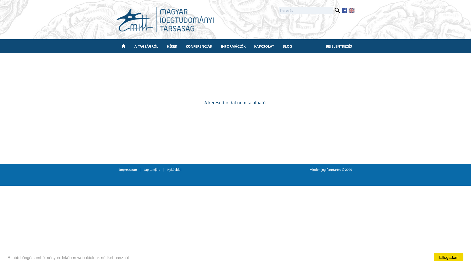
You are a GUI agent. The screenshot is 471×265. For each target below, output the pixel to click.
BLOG (287, 46)
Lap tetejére (152, 170)
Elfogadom (448, 257)
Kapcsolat (264, 46)
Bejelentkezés (339, 46)
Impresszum (128, 170)
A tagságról (146, 46)
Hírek (172, 46)
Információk (233, 46)
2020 (348, 170)
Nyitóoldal (174, 170)
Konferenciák (199, 46)
